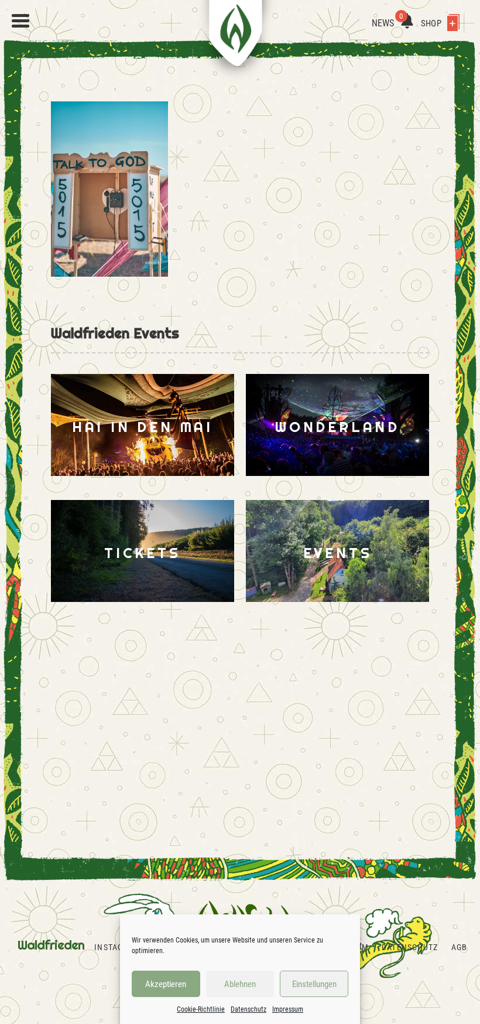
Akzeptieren (165, 984)
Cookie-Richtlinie (201, 1009)
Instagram (117, 947)
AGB (459, 947)
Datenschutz (248, 1009)
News (387, 23)
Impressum (287, 1009)
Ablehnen (240, 984)
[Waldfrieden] (20, 21)
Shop (432, 23)
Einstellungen (314, 984)
